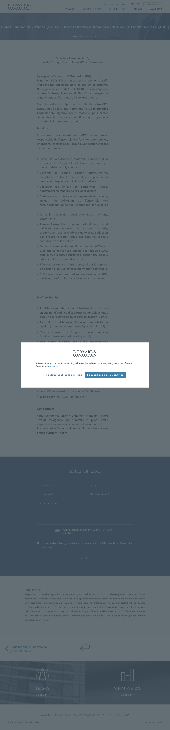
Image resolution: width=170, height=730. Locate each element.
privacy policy (52, 365)
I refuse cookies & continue (64, 374)
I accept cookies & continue (105, 374)
